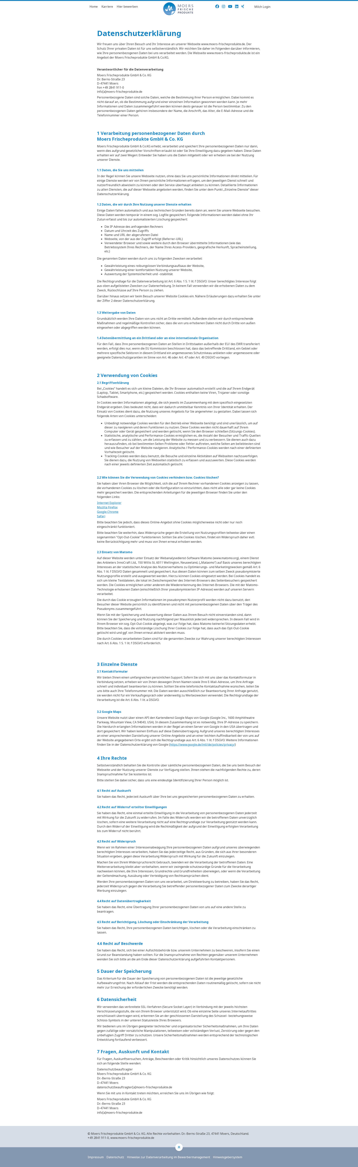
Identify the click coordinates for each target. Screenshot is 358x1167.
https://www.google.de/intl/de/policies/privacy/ (202, 745)
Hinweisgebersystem (227, 1157)
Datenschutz (115, 1157)
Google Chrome (107, 512)
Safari (101, 516)
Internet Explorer (109, 503)
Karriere (107, 6)
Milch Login (262, 7)
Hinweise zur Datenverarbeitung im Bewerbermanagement (168, 1157)
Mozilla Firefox (107, 507)
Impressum (96, 1157)
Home (94, 6)
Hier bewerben (127, 6)
